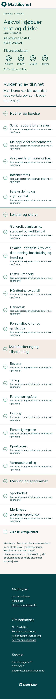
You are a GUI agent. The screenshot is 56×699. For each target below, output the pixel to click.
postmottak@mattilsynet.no (28, 670)
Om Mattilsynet (21, 596)
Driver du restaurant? (24, 604)
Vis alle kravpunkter (23, 532)
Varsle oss (17, 600)
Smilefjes (8, 13)
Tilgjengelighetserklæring (26, 635)
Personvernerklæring (24, 631)
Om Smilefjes (19, 627)
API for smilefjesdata (24, 639)
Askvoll (19, 13)
